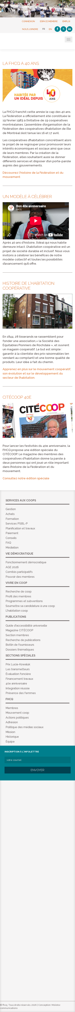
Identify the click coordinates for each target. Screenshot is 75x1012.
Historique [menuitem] (12, 736)
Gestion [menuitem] (11, 509)
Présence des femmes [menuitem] (21, 693)
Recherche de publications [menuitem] (23, 640)
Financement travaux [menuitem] (19, 678)
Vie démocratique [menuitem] (19, 553)
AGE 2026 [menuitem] (12, 567)
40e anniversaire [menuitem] (16, 683)
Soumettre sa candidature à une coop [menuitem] (30, 606)
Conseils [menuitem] (11, 538)
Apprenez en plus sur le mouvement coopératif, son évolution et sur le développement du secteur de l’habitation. (37, 373)
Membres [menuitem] (12, 708)
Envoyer (37, 770)
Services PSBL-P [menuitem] (17, 523)
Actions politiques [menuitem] (17, 717)
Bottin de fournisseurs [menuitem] (20, 644)
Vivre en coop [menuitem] (16, 582)
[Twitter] (63, 29)
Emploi (66, 21)
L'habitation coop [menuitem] (17, 610)
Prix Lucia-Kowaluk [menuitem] (18, 664)
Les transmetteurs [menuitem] (18, 669)
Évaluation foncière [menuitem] (18, 674)
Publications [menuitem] (16, 616)
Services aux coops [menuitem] (21, 500)
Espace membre (49, 21)
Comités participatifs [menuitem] (19, 572)
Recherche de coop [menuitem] (19, 591)
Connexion (28, 21)
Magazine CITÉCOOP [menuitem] (19, 630)
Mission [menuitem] (10, 732)
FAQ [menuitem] (8, 542)
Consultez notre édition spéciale (26, 478)
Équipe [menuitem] (10, 741)
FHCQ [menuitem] (9, 699)
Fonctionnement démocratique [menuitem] (26, 562)
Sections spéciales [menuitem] (20, 655)
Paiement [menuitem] (12, 533)
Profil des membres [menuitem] (18, 596)
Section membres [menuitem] (17, 635)
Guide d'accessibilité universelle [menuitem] (26, 625)
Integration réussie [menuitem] (18, 688)
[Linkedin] (69, 29)
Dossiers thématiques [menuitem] (20, 649)
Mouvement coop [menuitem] (17, 712)
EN (50, 29)
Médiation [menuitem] (12, 547)
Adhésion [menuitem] (12, 722)
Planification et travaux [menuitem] (20, 528)
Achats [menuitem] (10, 514)
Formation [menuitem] (12, 519)
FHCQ (20, 41)
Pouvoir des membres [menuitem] (20, 576)
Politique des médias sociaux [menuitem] (24, 727)
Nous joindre (30, 29)
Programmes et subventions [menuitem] (24, 601)
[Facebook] (57, 29)
